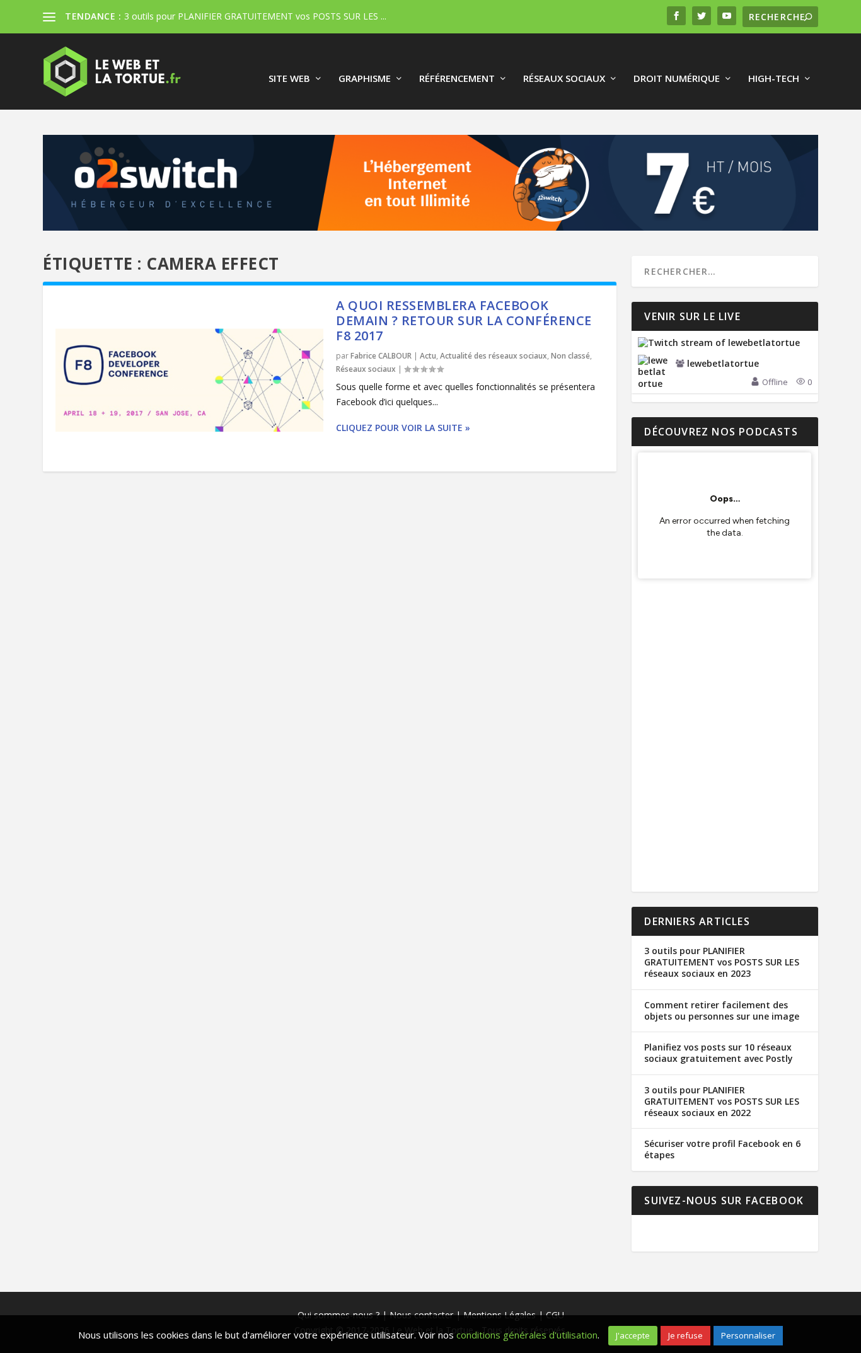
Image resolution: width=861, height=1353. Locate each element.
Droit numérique (676, 79)
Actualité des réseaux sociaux (493, 355)
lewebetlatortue (723, 363)
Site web (289, 79)
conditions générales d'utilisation (527, 1334)
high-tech (773, 79)
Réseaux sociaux (564, 79)
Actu (428, 355)
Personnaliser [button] (748, 1335)
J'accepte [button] (633, 1335)
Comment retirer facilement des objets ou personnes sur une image (721, 1010)
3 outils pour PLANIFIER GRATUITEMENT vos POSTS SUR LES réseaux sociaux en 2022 (721, 1101)
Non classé (570, 355)
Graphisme (364, 79)
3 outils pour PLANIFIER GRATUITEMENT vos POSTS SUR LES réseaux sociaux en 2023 (721, 962)
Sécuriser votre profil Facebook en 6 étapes (722, 1149)
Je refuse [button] (685, 1335)
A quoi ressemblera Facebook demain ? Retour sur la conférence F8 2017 (464, 320)
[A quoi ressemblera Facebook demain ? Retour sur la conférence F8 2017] (189, 378)
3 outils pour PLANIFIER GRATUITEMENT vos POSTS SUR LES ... (255, 16)
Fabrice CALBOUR (381, 355)
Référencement (457, 79)
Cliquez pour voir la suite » (401, 428)
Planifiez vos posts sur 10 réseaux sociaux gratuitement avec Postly (718, 1052)
